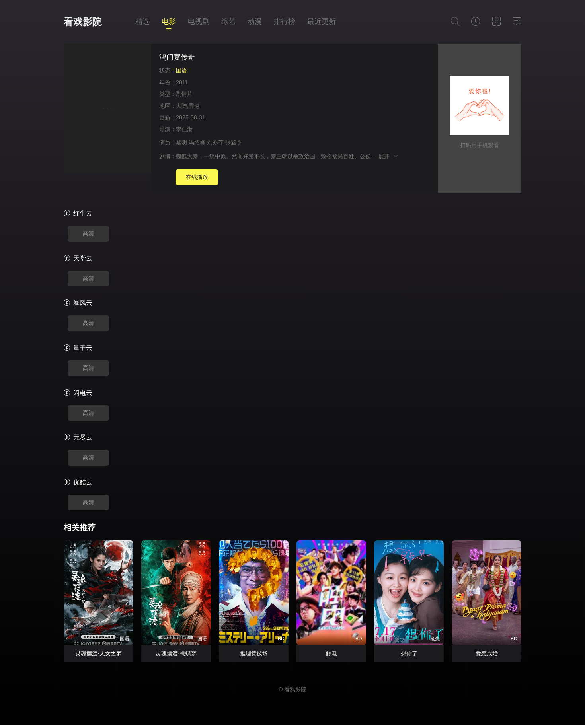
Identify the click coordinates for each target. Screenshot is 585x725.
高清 (88, 233)
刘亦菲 (215, 142)
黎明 (181, 142)
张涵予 (233, 142)
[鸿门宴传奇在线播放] (107, 109)
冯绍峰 (197, 142)
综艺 (228, 21)
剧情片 (184, 94)
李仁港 (184, 129)
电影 (169, 21)
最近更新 (321, 21)
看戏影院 (83, 21)
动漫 (255, 21)
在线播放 (197, 177)
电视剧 (198, 21)
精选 (142, 21)
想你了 (409, 653)
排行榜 (284, 21)
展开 (385, 156)
